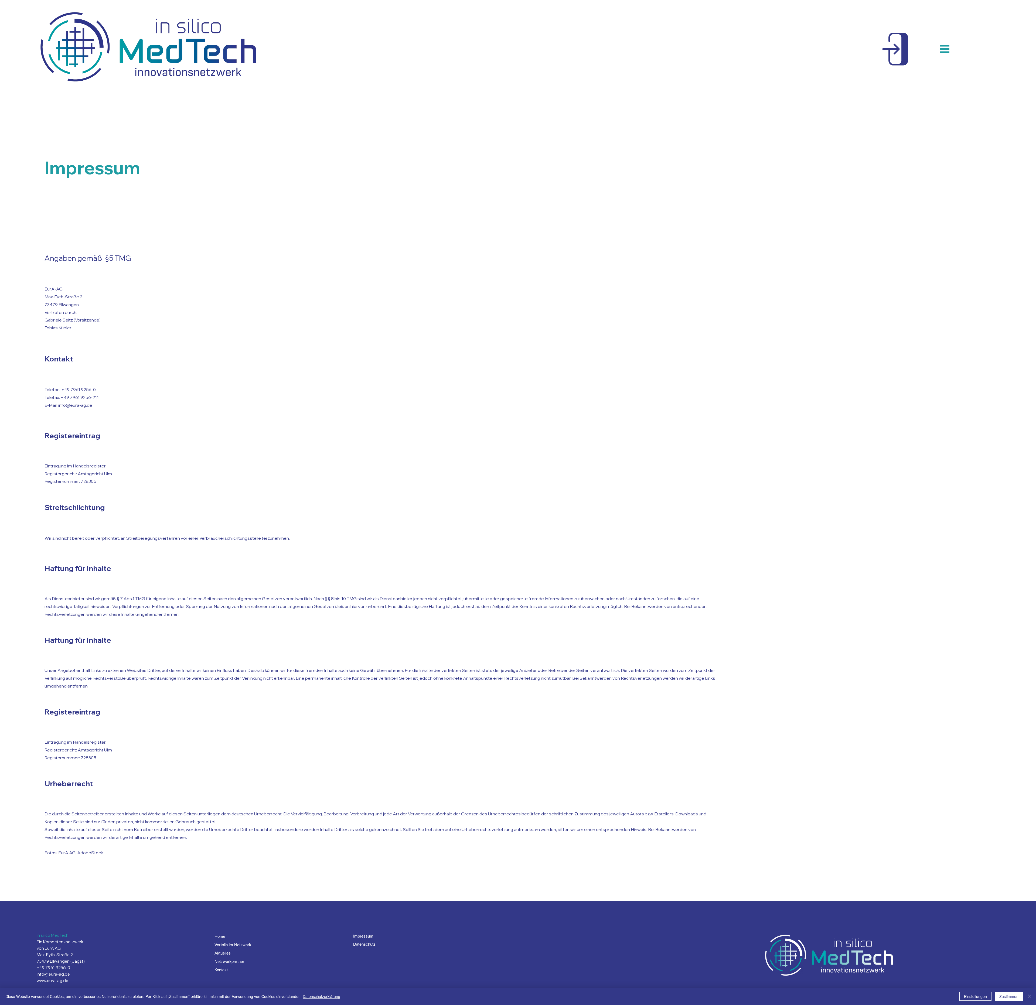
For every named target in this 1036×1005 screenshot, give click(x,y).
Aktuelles (222, 953)
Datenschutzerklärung (321, 996)
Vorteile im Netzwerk (232, 944)
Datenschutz (364, 944)
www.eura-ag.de (52, 980)
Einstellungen (975, 996)
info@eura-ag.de (75, 405)
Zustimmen (1008, 996)
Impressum (363, 936)
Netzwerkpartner (229, 961)
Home (219, 936)
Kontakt (221, 970)
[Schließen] (1029, 996)
